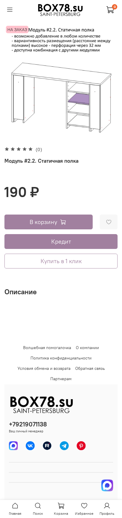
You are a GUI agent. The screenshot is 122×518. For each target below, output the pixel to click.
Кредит (61, 241)
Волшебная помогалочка (47, 347)
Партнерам (61, 378)
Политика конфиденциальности (61, 358)
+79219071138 (28, 424)
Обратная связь (90, 368)
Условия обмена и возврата (43, 368)
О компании (87, 347)
